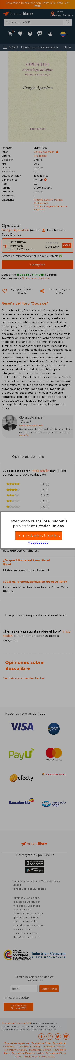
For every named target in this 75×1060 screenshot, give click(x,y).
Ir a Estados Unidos (38, 535)
